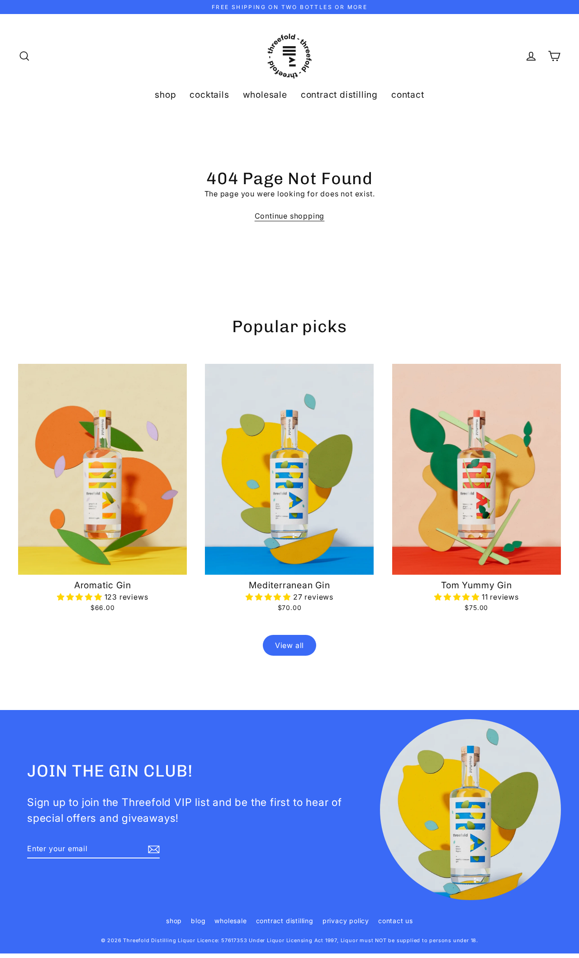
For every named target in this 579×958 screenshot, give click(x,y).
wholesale (265, 94)
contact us (395, 921)
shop (165, 94)
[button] (80, 596)
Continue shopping (290, 215)
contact (407, 94)
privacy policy (346, 921)
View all (289, 645)
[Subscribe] (152, 848)
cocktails (209, 94)
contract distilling (339, 94)
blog (198, 921)
